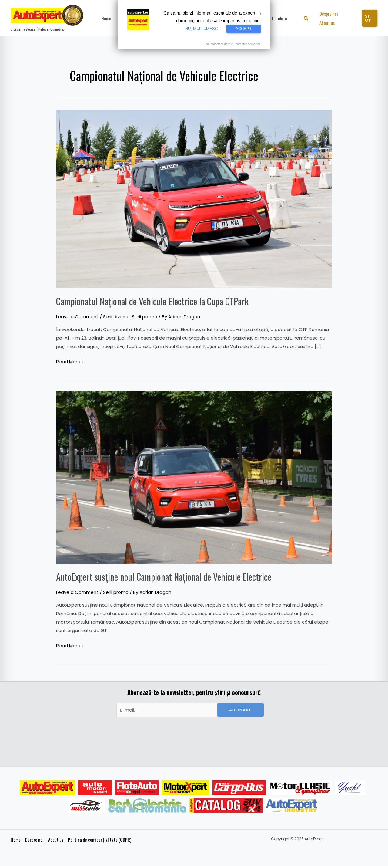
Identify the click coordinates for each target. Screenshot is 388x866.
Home (16, 839)
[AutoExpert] (47, 787)
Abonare (240, 710)
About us (55, 839)
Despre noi (34, 839)
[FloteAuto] (137, 787)
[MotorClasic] (300, 787)
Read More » (70, 361)
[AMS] (95, 787)
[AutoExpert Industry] (291, 805)
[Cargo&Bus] (239, 787)
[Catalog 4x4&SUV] (226, 805)
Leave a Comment (77, 316)
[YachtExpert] (350, 787)
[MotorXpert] (185, 787)
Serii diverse (116, 316)
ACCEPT (244, 28)
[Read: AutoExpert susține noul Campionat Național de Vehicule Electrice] (194, 477)
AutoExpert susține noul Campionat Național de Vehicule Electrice (163, 577)
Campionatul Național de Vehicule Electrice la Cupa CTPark (152, 301)
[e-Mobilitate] (147, 805)
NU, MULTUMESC (201, 28)
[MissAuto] (86, 805)
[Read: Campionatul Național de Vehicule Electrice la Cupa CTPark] (194, 198)
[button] (306, 19)
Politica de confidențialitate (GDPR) (99, 839)
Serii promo (144, 316)
